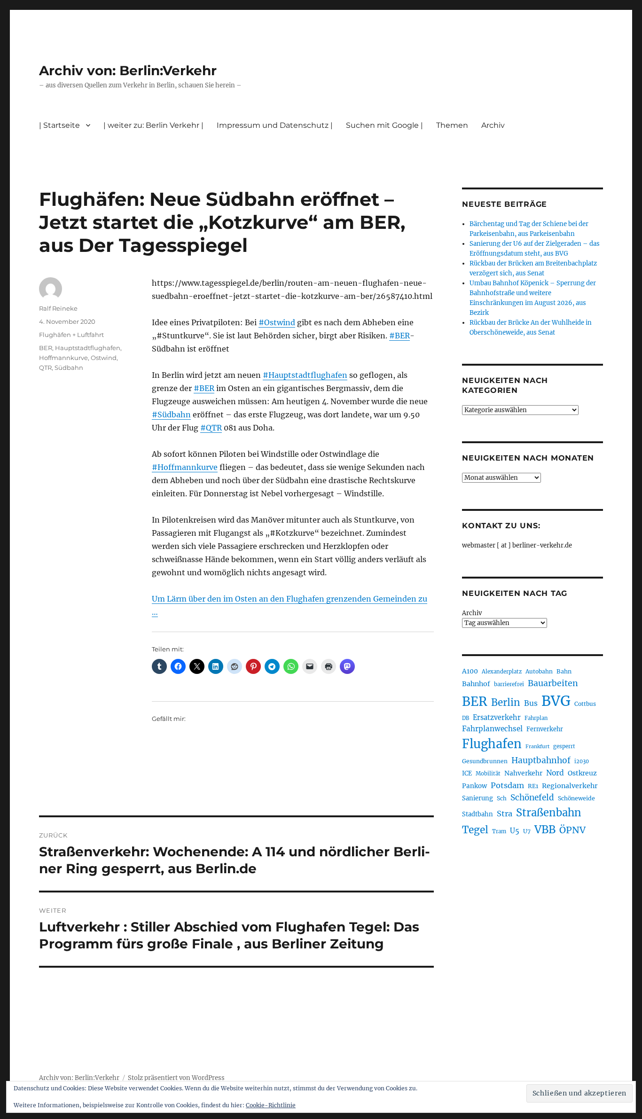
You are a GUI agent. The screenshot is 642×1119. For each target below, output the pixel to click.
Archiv (472, 613)
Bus (531, 703)
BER (45, 348)
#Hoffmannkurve (185, 467)
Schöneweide (576, 798)
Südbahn (69, 367)
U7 (527, 831)
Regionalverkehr (570, 786)
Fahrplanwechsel (492, 728)
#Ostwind (276, 322)
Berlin (505, 702)
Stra (504, 813)
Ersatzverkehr (497, 717)
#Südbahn (171, 414)
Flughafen (492, 743)
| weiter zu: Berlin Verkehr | (153, 125)
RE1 (533, 786)
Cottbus (585, 703)
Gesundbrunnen (485, 761)
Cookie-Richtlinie (271, 1105)
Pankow (474, 786)
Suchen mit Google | (384, 125)
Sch (502, 798)
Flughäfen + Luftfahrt (71, 334)
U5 (514, 831)
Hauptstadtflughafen (87, 348)
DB (465, 718)
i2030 (581, 761)
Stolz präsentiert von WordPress (176, 1078)
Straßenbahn (548, 812)
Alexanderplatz (502, 671)
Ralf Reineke (58, 308)
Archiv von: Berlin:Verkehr (128, 70)
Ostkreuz (582, 773)
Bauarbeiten (553, 683)
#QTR (211, 427)
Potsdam (507, 785)
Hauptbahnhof (541, 760)
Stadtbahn (477, 814)
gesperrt (564, 746)
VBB (545, 829)
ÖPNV (572, 830)
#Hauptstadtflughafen (305, 375)
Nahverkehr (523, 773)
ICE (467, 773)
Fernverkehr (544, 729)
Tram (499, 831)
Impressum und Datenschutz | (275, 125)
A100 (470, 671)
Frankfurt (537, 746)
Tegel (475, 830)
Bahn (564, 671)
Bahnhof (476, 684)
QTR (45, 367)
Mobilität (488, 773)
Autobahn (539, 671)
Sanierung (477, 798)
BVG (556, 701)
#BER (399, 335)
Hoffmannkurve (63, 357)
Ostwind (104, 357)
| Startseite (59, 125)
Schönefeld (532, 797)
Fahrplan (536, 718)
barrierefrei (509, 684)
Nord (555, 772)
